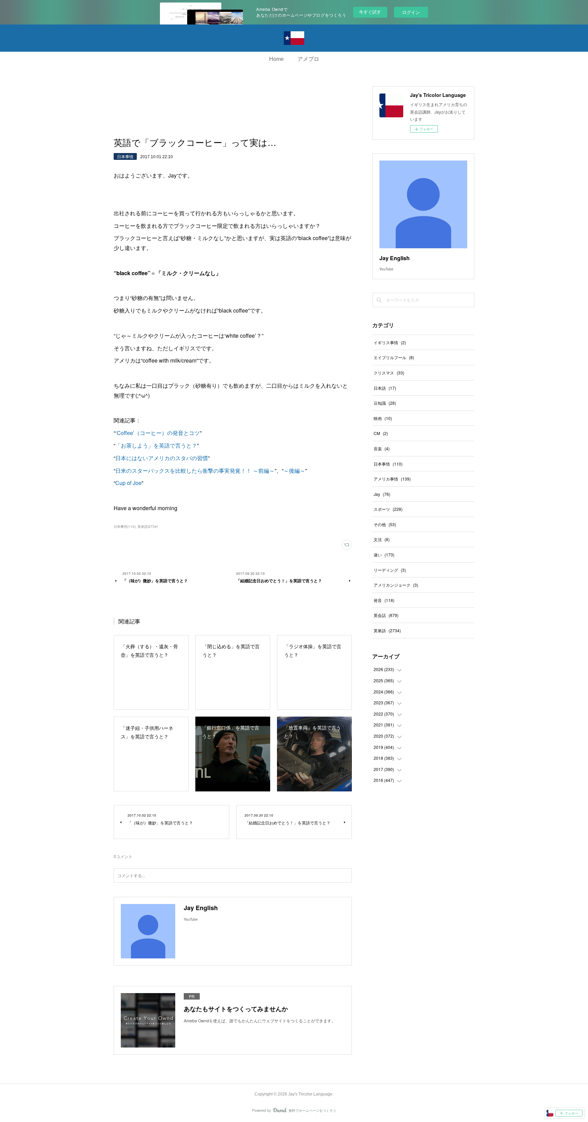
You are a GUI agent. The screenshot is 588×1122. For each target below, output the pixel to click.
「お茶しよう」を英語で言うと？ (156, 445)
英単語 (387, 630)
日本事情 (125, 156)
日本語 (385, 388)
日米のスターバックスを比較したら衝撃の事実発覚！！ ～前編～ (195, 470)
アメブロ (308, 59)
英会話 (386, 615)
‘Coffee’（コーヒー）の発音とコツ (157, 433)
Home (276, 59)
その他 (385, 524)
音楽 (382, 448)
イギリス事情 (390, 342)
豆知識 (385, 403)
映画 (383, 418)
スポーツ (388, 509)
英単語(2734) (147, 526)
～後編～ (294, 470)
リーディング (390, 570)
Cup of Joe (128, 483)
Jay (382, 494)
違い (384, 554)
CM (381, 433)
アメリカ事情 (392, 479)
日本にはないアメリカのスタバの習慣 (161, 458)
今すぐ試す (370, 12)
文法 (382, 539)
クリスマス (389, 372)
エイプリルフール (394, 357)
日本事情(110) (124, 526)
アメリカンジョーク (396, 585)
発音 (384, 600)
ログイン (411, 12)
